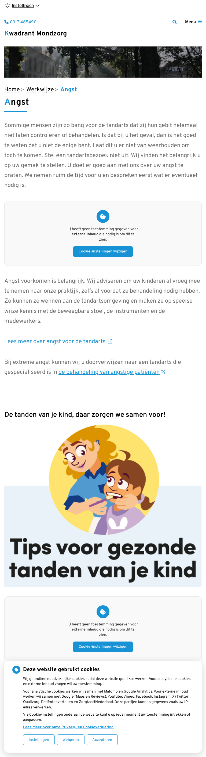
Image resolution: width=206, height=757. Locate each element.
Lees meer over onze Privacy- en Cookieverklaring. (68, 727)
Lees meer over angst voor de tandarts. (55, 341)
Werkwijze (40, 89)
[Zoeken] (175, 22)
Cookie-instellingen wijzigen (103, 251)
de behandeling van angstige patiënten (109, 372)
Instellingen (39, 740)
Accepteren (102, 740)
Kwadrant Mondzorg (35, 34)
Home (12, 89)
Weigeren (70, 740)
